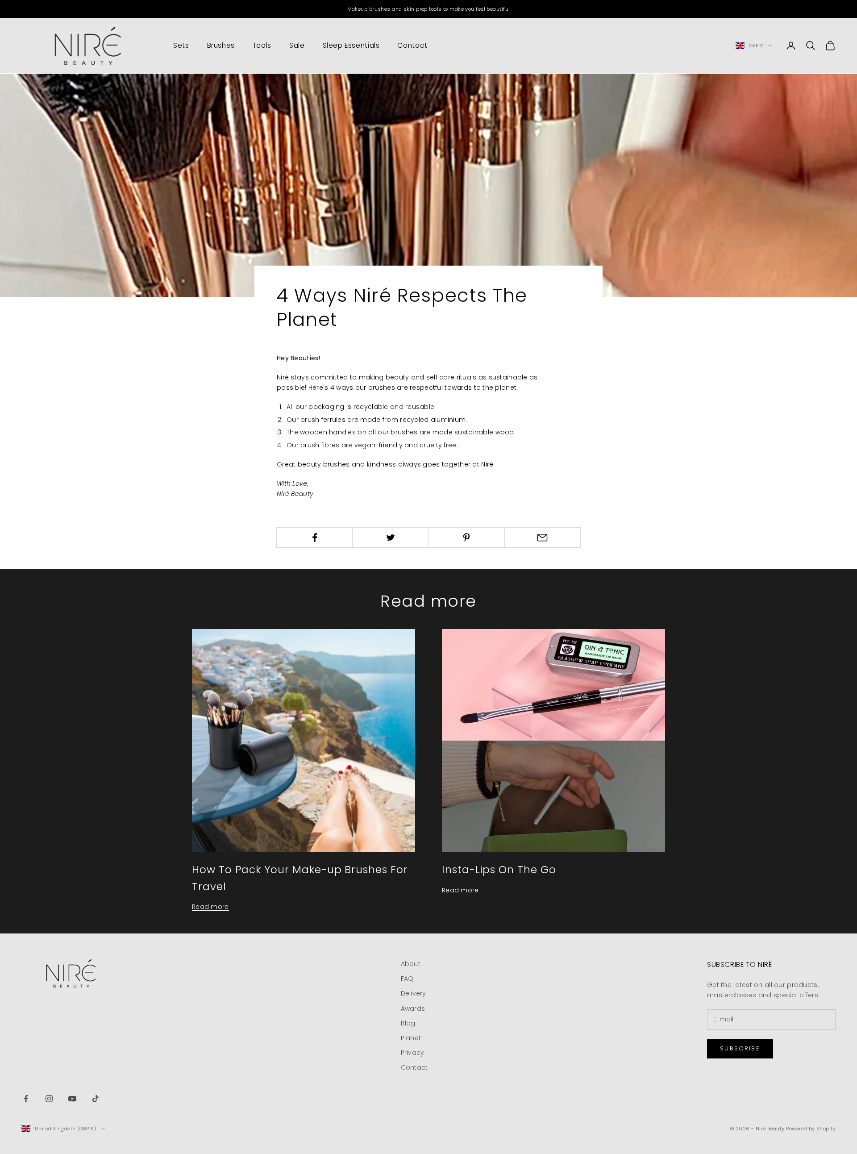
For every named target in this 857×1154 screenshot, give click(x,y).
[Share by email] (542, 537)
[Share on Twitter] (390, 537)
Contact (412, 45)
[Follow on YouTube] (72, 1098)
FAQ (407, 978)
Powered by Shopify (811, 1128)
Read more (210, 906)
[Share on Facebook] (314, 537)
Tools (262, 45)
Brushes (221, 45)
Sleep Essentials (351, 45)
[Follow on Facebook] (25, 1098)
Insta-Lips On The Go (499, 869)
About (410, 963)
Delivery (413, 993)
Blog (408, 1023)
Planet (411, 1037)
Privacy (412, 1052)
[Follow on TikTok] (95, 1098)
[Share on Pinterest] (466, 537)
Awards (413, 1008)
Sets (181, 45)
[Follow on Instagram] (49, 1098)
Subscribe (740, 1048)
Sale (297, 45)
